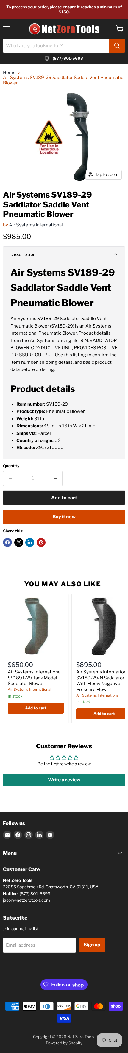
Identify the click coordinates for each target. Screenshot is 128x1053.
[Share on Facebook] (7, 542)
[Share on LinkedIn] (29, 542)
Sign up (92, 944)
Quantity (11, 466)
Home (9, 72)
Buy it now (64, 517)
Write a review (64, 780)
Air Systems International (36, 225)
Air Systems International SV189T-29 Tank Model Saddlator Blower (35, 677)
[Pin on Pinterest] (41, 542)
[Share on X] (18, 542)
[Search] (117, 46)
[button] (64, 254)
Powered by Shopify (64, 1043)
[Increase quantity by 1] (55, 478)
